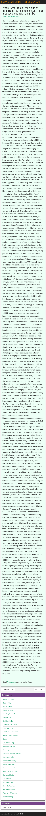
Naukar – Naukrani (9, 764)
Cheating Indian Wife (10, 714)
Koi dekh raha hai (9, 746)
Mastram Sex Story (9, 761)
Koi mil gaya (7, 750)
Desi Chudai (7, 717)
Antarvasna (11, 682)
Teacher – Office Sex (10, 793)
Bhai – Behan (7, 703)
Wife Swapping (8, 797)
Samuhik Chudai (8, 775)
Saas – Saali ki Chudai (10, 771)
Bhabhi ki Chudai (8, 699)
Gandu (5, 739)
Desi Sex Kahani (8, 721)
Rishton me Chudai (9, 768)
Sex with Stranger (9, 789)
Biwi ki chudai (7, 707)
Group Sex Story (8, 743)
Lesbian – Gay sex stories (12, 753)
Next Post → (39, 689)
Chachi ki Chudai (8, 710)
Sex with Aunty (8, 782)
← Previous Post (8, 689)
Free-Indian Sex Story (10, 732)
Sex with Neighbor (9, 786)
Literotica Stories (8, 757)
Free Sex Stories (8, 728)
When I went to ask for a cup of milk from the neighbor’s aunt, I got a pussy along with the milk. (22, 10)
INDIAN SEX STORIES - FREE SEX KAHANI (20, 1)
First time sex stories (11, 16)
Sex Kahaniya (7, 779)
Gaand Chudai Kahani (10, 735)
